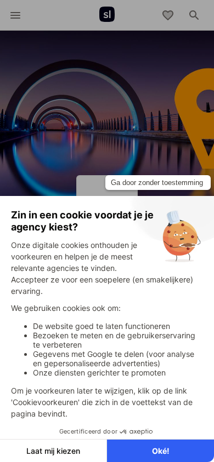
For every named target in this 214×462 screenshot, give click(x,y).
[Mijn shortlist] (167, 15)
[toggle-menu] (15, 15)
